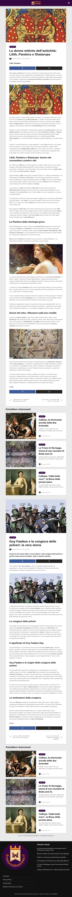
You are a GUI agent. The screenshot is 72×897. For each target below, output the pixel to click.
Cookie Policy (7, 883)
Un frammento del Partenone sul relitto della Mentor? (53, 860)
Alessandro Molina (16, 58)
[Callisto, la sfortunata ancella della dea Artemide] (21, 425)
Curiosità (12, 46)
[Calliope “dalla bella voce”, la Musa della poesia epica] (21, 482)
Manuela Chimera (45, 436)
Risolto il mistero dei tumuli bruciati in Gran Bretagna (53, 853)
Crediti (11, 387)
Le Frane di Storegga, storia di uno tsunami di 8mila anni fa (51, 451)
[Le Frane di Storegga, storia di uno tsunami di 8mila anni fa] (21, 454)
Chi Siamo (6, 876)
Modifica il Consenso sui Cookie (12, 886)
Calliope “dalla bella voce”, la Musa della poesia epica (49, 479)
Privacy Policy (7, 879)
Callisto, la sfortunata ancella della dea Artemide (50, 422)
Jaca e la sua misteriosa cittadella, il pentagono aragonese (36, 835)
